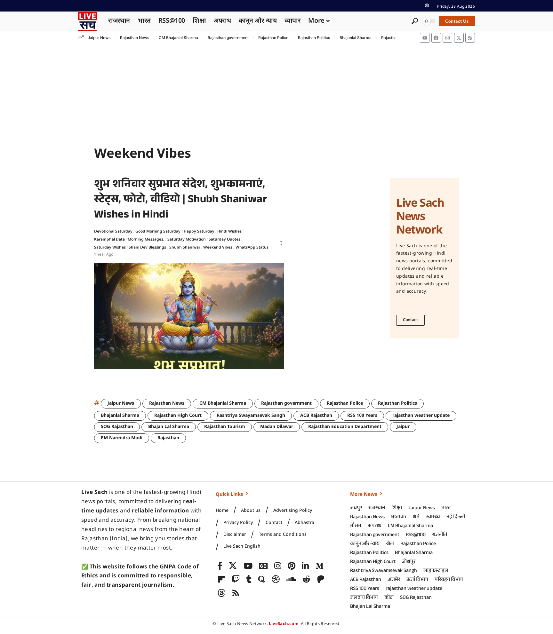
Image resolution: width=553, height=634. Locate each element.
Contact (410, 320)
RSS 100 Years (362, 416)
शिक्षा (396, 508)
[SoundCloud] (291, 579)
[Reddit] (306, 579)
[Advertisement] (276, 92)
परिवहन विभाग (449, 580)
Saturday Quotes (224, 239)
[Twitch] (235, 579)
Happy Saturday (199, 231)
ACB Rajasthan (316, 416)
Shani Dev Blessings (147, 247)
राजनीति (439, 535)
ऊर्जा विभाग (417, 580)
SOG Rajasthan (117, 427)
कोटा (389, 598)
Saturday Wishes (110, 247)
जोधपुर (408, 562)
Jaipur (403, 427)
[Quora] (261, 579)
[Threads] (221, 593)
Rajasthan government (228, 37)
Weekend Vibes (217, 247)
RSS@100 (416, 535)
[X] (232, 566)
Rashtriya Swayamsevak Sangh (251, 416)
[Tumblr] (249, 579)
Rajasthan (168, 438)
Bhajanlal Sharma (356, 37)
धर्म (416, 517)
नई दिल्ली (455, 517)
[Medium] (319, 566)
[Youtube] (424, 38)
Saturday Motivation (186, 239)
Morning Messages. (146, 239)
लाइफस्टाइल (435, 571)
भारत (446, 508)
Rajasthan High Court (178, 416)
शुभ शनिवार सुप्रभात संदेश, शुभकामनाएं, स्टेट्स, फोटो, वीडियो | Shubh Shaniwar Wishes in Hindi (180, 200)
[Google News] (263, 566)
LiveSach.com (284, 624)
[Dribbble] (275, 579)
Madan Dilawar (276, 427)
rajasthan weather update (421, 416)
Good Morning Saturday (157, 231)
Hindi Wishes (229, 231)
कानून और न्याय (365, 544)
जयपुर (356, 508)
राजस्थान (376, 508)
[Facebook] (436, 38)
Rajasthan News (134, 37)
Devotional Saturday (113, 231)
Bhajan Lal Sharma (168, 427)
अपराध (374, 526)
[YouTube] (248, 566)
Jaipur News (99, 37)
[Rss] (470, 38)
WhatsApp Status (252, 247)
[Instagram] (447, 38)
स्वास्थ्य (433, 517)
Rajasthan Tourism (224, 427)
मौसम (355, 526)
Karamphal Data (109, 239)
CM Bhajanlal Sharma (178, 37)
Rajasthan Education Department (344, 427)
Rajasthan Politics (314, 37)
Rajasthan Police (273, 37)
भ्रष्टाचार (398, 517)
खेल (390, 544)
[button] (427, 5)
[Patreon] (321, 579)
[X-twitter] (459, 38)
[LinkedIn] (305, 566)
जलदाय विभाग (364, 598)
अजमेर (394, 580)
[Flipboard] (221, 579)
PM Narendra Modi (121, 438)
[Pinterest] (291, 566)
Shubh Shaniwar (184, 247)
